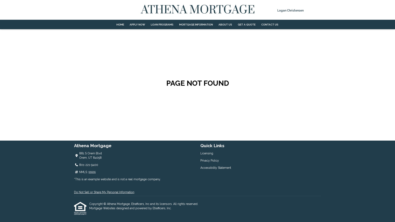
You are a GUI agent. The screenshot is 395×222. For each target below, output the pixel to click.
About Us (225, 24)
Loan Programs (162, 24)
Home (120, 24)
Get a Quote (247, 24)
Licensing (206, 153)
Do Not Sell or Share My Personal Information (104, 192)
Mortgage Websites (102, 208)
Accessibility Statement (215, 167)
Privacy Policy (209, 160)
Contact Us (269, 24)
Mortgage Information (196, 24)
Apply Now (137, 24)
